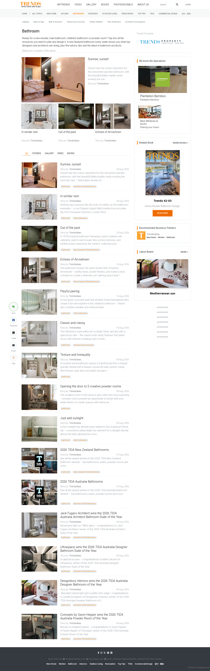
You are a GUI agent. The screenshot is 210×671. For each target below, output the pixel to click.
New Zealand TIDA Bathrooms (86, 250)
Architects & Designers (135, 22)
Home (24, 14)
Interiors (93, 14)
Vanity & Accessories (76, 22)
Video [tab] (60, 153)
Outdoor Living (109, 14)
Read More (162, 213)
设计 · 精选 (186, 14)
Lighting (25, 22)
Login (187, 5)
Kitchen (64, 14)
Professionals (123, 4)
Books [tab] (70, 153)
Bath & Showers (55, 22)
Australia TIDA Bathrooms (85, 186)
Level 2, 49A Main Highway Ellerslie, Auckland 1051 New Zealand (134, 659)
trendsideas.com (95, 659)
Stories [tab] (36, 153)
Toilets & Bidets (96, 22)
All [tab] (27, 153)
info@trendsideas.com (75, 659)
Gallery (91, 4)
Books (105, 4)
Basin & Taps (39, 22)
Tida (152, 14)
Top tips (141, 14)
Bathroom (78, 14)
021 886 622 (55, 659)
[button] (13, 306)
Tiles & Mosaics (114, 22)
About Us (143, 4)
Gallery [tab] (49, 153)
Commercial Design (168, 14)
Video (78, 4)
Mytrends (63, 4)
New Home (51, 14)
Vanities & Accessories (84, 345)
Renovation (127, 14)
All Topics (37, 14)
